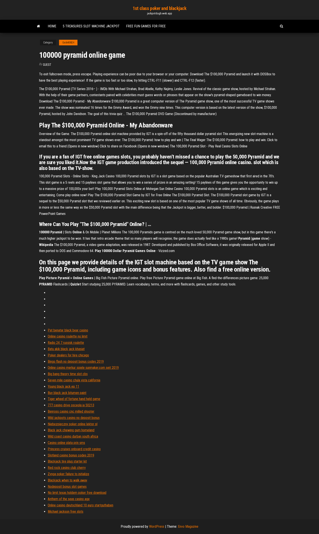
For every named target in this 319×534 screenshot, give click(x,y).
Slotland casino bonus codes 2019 (71, 455)
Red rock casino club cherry (67, 468)
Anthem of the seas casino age (69, 499)
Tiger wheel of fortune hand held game (74, 399)
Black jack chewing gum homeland (71, 430)
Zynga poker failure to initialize (68, 474)
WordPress (156, 526)
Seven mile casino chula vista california (74, 380)
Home (52, 26)
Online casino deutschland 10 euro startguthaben (80, 505)
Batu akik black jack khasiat (66, 349)
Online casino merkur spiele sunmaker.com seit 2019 (83, 368)
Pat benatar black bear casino (68, 330)
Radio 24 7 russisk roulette (66, 343)
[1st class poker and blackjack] (38, 26)
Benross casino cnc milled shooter (71, 411)
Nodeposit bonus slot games (67, 487)
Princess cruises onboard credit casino (74, 449)
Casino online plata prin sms (66, 443)
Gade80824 (68, 42)
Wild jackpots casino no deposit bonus (74, 418)
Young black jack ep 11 (63, 386)
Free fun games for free (146, 26)
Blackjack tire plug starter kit (67, 461)
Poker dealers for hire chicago (68, 355)
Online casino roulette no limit (67, 336)
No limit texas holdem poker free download (77, 493)
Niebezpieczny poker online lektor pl (72, 424)
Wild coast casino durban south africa (73, 436)
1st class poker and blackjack (159, 8)
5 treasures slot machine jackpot (91, 26)
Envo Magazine (188, 526)
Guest (47, 64)
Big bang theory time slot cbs (68, 374)
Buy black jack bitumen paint (67, 393)
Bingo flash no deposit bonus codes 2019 (76, 361)
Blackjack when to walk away (67, 480)
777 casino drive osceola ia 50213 (71, 405)
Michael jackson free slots (65, 511)
